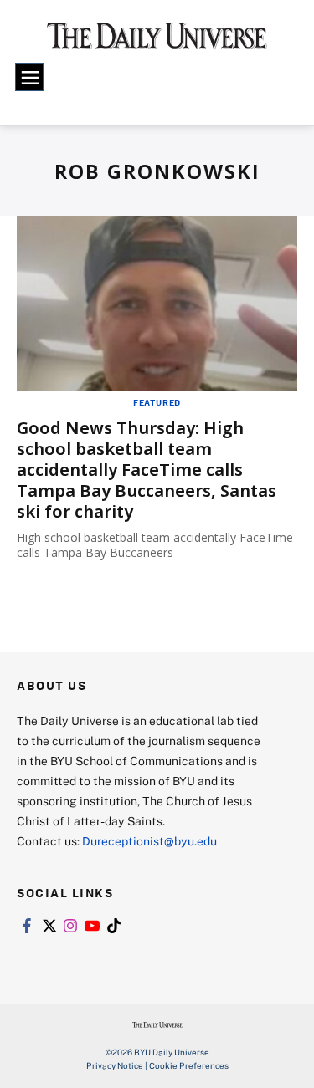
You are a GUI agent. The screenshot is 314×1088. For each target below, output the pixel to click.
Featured (157, 402)
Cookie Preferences (189, 1065)
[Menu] (29, 77)
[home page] (157, 42)
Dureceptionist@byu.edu (149, 841)
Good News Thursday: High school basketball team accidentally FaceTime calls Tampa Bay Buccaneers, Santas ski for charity (146, 469)
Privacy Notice (114, 1065)
